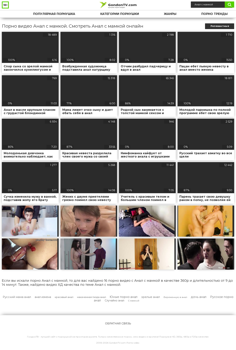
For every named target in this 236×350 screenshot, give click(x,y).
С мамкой (133, 300)
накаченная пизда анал (91, 297)
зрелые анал (150, 297)
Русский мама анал (17, 297)
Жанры (170, 14)
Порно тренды (214, 14)
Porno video (132, 342)
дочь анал (198, 297)
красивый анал (64, 297)
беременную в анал (175, 297)
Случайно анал (114, 300)
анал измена (43, 297)
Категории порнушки (119, 14)
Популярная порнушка (54, 14)
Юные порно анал (124, 297)
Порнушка (8, 14)
